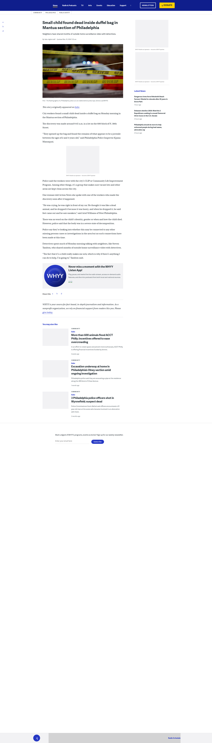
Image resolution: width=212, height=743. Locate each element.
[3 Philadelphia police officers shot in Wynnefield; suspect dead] (55, 402)
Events (99, 5)
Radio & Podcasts (69, 5)
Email (61, 293)
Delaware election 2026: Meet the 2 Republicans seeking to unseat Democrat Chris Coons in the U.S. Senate (149, 113)
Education (111, 5)
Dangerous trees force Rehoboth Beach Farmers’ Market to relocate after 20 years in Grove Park (151, 99)
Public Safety (64, 13)
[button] (36, 738)
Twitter (57, 293)
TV (82, 5)
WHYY (39, 5)
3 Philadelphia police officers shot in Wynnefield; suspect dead (92, 399)
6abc (77, 107)
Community (37, 13)
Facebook (52, 293)
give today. (48, 312)
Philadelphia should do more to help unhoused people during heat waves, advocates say (148, 127)
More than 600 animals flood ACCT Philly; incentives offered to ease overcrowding (92, 338)
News (55, 5)
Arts (90, 5)
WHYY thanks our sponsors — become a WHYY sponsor (80, 175)
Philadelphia (50, 13)
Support (123, 5)
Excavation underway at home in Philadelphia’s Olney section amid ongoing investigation (91, 370)
